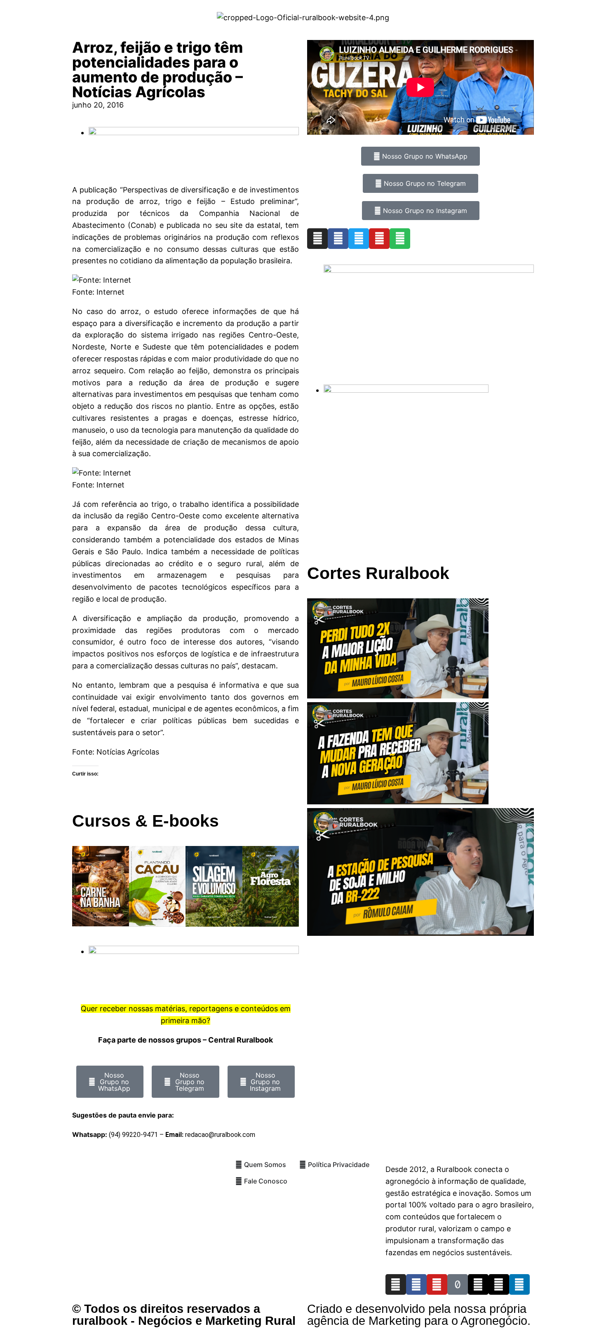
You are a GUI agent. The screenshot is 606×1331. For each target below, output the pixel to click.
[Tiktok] (457, 1284)
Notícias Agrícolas (127, 752)
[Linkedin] (519, 1284)
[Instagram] (317, 238)
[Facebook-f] (416, 1284)
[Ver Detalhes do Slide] (429, 270)
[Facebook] (338, 238)
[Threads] (478, 1284)
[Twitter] (358, 238)
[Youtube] (379, 238)
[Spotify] (400, 238)
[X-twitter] (499, 1284)
